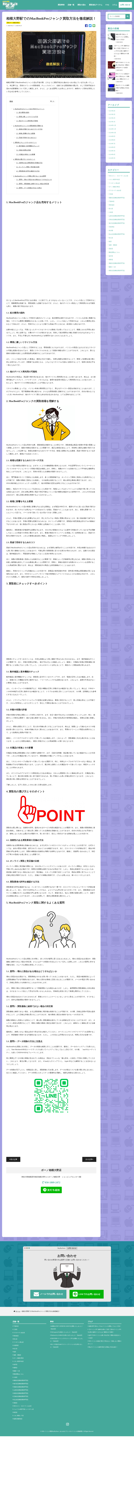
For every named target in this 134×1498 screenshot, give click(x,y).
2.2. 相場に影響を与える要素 (25, 133)
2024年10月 (112, 132)
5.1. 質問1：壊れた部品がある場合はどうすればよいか (34, 179)
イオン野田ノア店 (19, 1415)
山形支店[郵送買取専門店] (117, 216)
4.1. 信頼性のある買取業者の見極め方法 (29, 163)
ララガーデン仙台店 (115, 190)
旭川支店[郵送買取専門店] (117, 223)
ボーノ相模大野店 (14, 22)
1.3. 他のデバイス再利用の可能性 (27, 121)
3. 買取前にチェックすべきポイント (25, 142)
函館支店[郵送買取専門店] (117, 198)
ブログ (90, 1321)
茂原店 (111, 248)
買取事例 (61, 5)
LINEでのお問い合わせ (89, 1294)
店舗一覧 (71, 5)
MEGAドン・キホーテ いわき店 (118, 176)
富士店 (111, 208)
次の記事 (89, 1159)
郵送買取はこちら (114, 252)
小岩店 (111, 212)
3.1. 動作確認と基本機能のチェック (27, 146)
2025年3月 (112, 114)
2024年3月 (112, 158)
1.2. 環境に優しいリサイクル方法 (27, 116)
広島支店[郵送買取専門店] (117, 219)
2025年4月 (112, 111)
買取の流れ (81, 5)
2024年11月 (112, 129)
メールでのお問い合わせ (51, 1294)
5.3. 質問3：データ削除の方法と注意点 (29, 188)
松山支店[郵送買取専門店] (117, 234)
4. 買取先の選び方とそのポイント (24, 159)
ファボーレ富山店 (114, 183)
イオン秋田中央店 (114, 179)
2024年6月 (112, 147)
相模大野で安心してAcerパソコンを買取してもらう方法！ (105, 1326)
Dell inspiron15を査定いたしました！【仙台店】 (64, 1332)
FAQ (107, 5)
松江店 (111, 238)
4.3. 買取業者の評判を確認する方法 (27, 171)
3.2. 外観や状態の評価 (23, 150)
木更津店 (111, 227)
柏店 (110, 241)
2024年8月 (112, 140)
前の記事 (13, 1159)
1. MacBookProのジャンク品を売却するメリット (28, 109)
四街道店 (111, 205)
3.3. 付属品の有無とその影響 (25, 154)
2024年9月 (112, 136)
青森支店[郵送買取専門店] (117, 263)
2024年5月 (112, 151)
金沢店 (111, 256)
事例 (51, 1321)
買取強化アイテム (95, 5)
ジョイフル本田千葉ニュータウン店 (24, 1409)
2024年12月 (112, 125)
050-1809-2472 (52, 1182)
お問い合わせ (125, 5)
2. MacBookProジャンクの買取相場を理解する (28, 126)
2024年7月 (112, 143)
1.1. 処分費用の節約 (22, 112)
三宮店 (111, 194)
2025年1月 (112, 121)
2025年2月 (112, 118)
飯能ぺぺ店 (112, 267)
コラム (114, 5)
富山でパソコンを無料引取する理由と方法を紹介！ (103, 1347)
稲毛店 (15, 1412)
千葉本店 (111, 201)
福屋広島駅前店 (18, 1419)
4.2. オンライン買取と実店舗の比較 (27, 167)
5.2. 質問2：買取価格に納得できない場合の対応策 (32, 184)
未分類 (111, 230)
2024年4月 (112, 154)
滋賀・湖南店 (113, 245)
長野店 (111, 259)
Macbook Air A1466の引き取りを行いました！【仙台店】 (67, 1335)
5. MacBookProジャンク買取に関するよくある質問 (29, 176)
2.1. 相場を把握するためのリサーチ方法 (29, 129)
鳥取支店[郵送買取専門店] (117, 270)
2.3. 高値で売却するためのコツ (26, 137)
